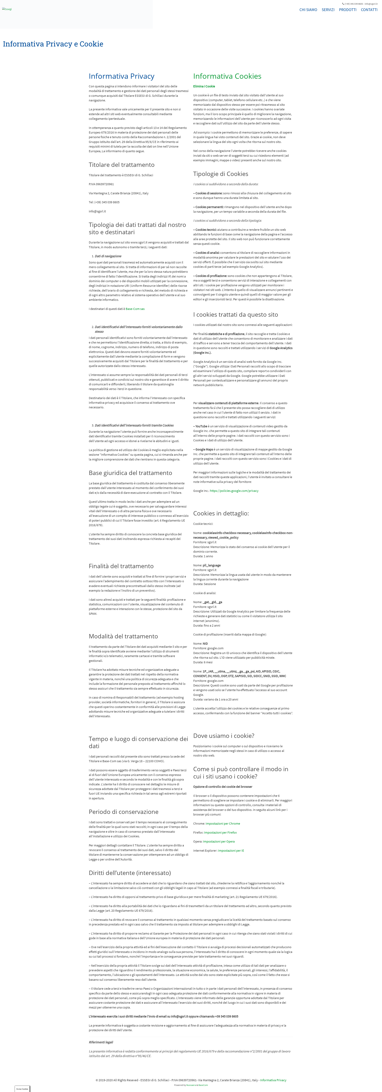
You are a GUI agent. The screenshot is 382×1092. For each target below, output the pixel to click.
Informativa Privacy (273, 1080)
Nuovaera (191, 1084)
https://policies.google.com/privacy (234, 491)
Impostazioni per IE (231, 850)
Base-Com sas (135, 309)
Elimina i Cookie (204, 86)
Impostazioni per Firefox (220, 832)
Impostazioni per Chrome (223, 823)
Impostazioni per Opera (219, 841)
